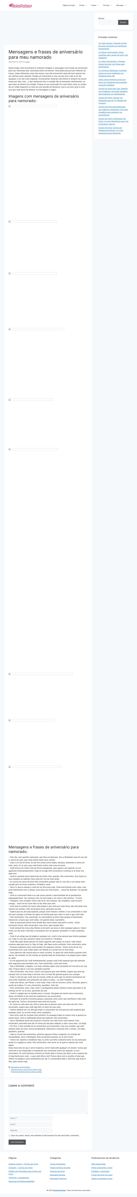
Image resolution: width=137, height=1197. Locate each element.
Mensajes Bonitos (57, 1175)
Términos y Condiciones (19, 1178)
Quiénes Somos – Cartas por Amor (23, 1164)
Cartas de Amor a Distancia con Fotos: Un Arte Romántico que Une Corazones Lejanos (113, 121)
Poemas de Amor (57, 1171)
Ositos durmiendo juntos (101, 1179)
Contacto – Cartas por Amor (21, 1168)
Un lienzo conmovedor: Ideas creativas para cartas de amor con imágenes (113, 55)
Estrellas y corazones (100, 1171)
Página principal (69, 5)
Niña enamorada (98, 1164)
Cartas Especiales (57, 1164)
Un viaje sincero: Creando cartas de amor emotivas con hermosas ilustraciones (112, 46)
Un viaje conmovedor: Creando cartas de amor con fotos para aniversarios (111, 64)
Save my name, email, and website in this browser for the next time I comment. (45, 1135)
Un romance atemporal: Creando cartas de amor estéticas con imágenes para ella (112, 73)
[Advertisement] (48, 28)
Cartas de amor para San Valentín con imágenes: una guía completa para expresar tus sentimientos (113, 91)
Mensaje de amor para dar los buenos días (26, 1069)
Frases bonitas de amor (60, 1168)
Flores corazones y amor (101, 1168)
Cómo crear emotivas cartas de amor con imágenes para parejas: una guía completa (112, 82)
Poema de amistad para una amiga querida (26, 1072)
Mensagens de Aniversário (20, 1067)
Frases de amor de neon (101, 1175)
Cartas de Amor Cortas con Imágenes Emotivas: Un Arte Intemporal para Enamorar (110, 130)
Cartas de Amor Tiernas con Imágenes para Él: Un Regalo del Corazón (112, 100)
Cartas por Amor (59, 1190)
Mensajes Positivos (58, 1179)
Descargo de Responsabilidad (21, 1181)
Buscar (101, 18)
